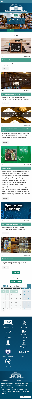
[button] (3, 291)
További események (16, 281)
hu (4, 4)
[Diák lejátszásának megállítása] (30, 15)
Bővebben (5, 68)
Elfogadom (25, 397)
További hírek (16, 272)
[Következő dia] (29, 20)
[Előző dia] (2, 20)
